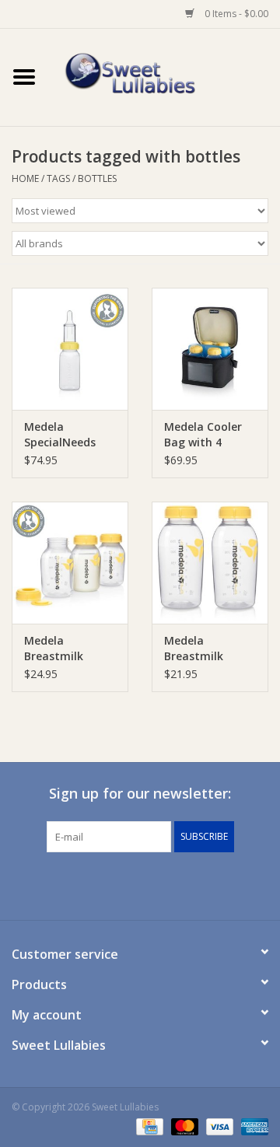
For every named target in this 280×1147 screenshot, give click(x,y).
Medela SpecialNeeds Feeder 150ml (60, 434)
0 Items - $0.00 (235, 13)
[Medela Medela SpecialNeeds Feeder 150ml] (70, 349)
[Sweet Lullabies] (164, 75)
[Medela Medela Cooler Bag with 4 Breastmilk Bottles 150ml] (210, 349)
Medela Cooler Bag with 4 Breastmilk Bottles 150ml (203, 434)
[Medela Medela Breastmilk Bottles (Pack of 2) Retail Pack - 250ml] (210, 563)
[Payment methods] (148, 1125)
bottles (97, 178)
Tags (58, 178)
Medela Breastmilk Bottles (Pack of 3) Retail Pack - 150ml (67, 648)
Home (25, 178)
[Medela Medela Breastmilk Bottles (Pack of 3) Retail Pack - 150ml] (70, 563)
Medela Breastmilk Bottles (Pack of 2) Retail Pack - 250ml (207, 648)
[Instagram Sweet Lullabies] (154, 884)
